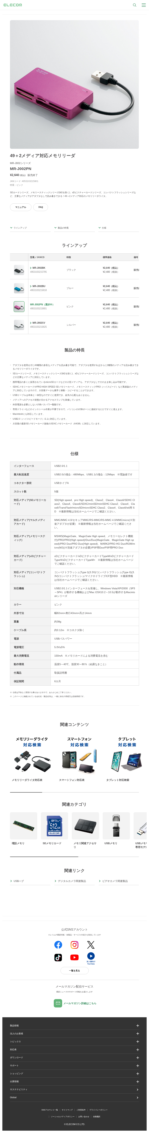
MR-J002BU (39, 286)
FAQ (41, 207)
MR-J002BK (39, 268)
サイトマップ (67, 1110)
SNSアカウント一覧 (49, 1110)
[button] (74, 1042)
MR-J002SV (39, 322)
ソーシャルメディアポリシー (62, 1117)
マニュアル (20, 207)
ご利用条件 (81, 1110)
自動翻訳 (96, 1117)
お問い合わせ (83, 1117)
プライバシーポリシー (98, 1110)
